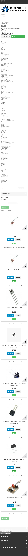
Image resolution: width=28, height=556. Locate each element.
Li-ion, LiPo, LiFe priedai (6, 96)
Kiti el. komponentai (5, 182)
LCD (2, 101)
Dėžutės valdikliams (5, 70)
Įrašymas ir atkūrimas (5, 126)
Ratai (2, 152)
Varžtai (2, 71)
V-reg (2, 170)
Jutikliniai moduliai (4, 77)
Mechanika (3, 69)
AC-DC (2, 91)
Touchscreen (3, 104)
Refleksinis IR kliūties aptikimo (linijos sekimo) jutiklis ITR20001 (14, 422)
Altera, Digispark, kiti (5, 54)
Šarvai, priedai (4, 62)
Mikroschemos (4, 181)
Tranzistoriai (3, 169)
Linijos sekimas (4, 154)
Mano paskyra (5, 544)
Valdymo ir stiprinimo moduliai (7, 79)
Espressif (3, 47)
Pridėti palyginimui (21, 247)
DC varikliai (3, 132)
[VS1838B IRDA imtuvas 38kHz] (14, 296)
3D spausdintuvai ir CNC (6, 143)
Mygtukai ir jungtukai (5, 176)
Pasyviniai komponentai (5, 179)
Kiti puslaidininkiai (4, 175)
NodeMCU (3, 49)
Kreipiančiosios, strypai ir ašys (7, 75)
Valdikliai (2, 40)
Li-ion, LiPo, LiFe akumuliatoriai (7, 94)
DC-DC (2, 85)
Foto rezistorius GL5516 (14, 232)
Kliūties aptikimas (4, 153)
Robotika (2, 151)
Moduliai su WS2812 (5, 116)
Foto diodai (3, 174)
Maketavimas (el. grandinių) (6, 63)
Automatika (3, 184)
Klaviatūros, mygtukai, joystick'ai (7, 120)
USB (2, 90)
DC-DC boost (3, 87)
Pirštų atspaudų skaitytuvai (6, 121)
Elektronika (3, 159)
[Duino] (14, 9)
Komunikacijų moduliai (5, 80)
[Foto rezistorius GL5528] (14, 259)
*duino (2, 41)
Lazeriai (2, 173)
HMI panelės (3, 107)
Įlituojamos (3, 162)
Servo (2, 135)
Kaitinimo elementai (5, 149)
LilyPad (2, 46)
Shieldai (2, 44)
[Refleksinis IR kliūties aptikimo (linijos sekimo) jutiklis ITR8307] (14, 334)
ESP (2, 48)
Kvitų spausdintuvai (5, 123)
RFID (2, 118)
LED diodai (3, 110)
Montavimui (3, 55)
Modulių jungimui (4, 58)
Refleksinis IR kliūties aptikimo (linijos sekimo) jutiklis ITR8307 (14, 346)
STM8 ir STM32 (4, 53)
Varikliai (2, 131)
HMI (2, 99)
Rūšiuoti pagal (4, 203)
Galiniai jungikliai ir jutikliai (6, 146)
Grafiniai (2, 103)
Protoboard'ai (3, 65)
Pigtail (2, 60)
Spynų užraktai (4, 141)
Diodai (2, 168)
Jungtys (2, 160)
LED (2, 109)
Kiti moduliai (3, 82)
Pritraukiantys (3, 140)
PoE (2, 88)
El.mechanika (3, 130)
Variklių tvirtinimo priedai (6, 72)
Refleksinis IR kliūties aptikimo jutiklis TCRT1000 (14, 460)
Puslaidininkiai (4, 166)
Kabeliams (3, 163)
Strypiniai (3, 138)
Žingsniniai (3, 133)
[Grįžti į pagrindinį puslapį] (2, 188)
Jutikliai (2, 177)
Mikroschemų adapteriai (5, 66)
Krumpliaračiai (4, 74)
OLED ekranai (4, 105)
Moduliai (2, 76)
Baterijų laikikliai (4, 93)
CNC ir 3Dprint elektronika (6, 144)
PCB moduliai (3, 164)
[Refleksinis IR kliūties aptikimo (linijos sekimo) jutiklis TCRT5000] (14, 372)
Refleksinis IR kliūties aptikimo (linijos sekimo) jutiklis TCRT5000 (14, 384)
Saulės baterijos (4, 98)
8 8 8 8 (2, 114)
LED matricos (3, 115)
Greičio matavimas (4, 157)
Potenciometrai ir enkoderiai (6, 119)
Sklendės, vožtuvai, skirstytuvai (7, 142)
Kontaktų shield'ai (4, 68)
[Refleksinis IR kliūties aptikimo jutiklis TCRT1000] (14, 448)
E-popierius (3, 108)
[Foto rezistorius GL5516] (14, 221)
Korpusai (2, 43)
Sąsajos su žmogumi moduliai (7, 81)
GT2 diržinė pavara (4, 147)
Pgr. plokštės (3, 42)
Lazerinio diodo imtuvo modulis (14, 497)
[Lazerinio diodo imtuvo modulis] (14, 486)
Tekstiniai (3, 102)
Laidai (2, 57)
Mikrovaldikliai (4, 180)
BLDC (2, 136)
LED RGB (3, 112)
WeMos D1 (3, 51)
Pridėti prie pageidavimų (8, 247)
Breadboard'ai (3, 64)
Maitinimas (3, 83)
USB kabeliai (3, 59)
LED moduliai (3, 113)
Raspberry (3, 52)
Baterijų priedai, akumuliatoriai (7, 92)
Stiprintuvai (3, 127)
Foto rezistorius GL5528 (14, 270)
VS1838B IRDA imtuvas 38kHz (14, 307)
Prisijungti (3, 0)
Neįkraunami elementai (5, 97)
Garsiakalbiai (3, 129)
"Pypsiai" (3, 125)
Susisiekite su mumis (5, 1)
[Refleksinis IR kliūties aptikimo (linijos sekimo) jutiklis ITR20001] (14, 410)
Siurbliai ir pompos (4, 158)
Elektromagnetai (4, 137)
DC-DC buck (3, 86)
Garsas (2, 124)
